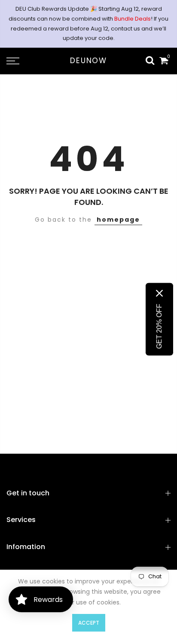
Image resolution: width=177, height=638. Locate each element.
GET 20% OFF (159, 325)
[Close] (159, 293)
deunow (88, 61)
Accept (88, 622)
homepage (118, 219)
